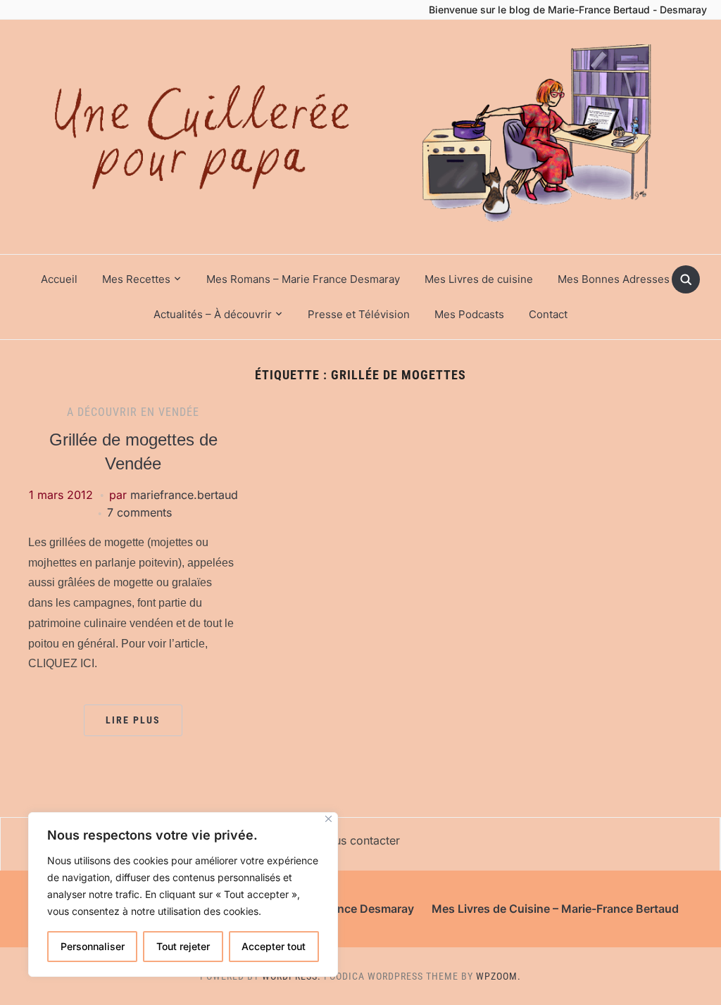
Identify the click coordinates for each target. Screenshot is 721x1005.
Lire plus (133, 720)
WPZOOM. (498, 976)
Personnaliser (93, 946)
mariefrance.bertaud (184, 495)
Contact (548, 314)
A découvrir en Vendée (133, 412)
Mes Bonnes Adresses (614, 279)
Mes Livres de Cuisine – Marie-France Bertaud (555, 909)
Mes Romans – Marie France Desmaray (303, 279)
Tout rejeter (183, 946)
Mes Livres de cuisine (479, 279)
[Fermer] (328, 819)
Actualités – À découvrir (212, 314)
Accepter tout (274, 946)
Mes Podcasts (469, 314)
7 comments (139, 512)
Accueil (59, 279)
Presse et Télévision (359, 314)
